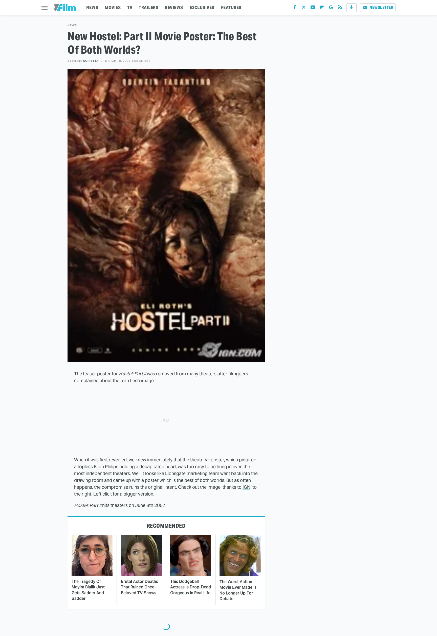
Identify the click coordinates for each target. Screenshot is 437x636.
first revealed (113, 460)
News (72, 25)
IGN (246, 487)
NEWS (92, 7)
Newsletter (381, 7)
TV (129, 7)
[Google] (331, 8)
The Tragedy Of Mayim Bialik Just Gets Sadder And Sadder (88, 590)
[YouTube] (313, 8)
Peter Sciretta (85, 61)
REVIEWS (174, 7)
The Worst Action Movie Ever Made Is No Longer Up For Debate (238, 590)
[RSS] (340, 8)
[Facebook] (294, 8)
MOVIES (113, 7)
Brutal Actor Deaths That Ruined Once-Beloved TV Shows (139, 587)
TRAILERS (148, 7)
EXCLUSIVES (202, 7)
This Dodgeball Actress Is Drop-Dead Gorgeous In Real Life (190, 587)
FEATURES (231, 7)
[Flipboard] (322, 8)
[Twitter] (304, 8)
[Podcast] (351, 7)
